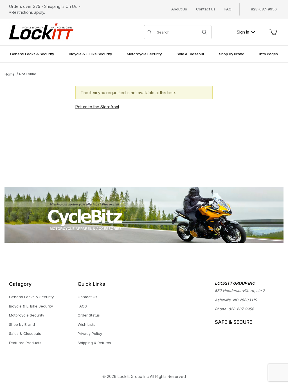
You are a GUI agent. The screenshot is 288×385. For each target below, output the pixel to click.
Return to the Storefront (97, 106)
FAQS (82, 306)
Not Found (27, 74)
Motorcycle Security (26, 315)
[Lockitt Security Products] (41, 31)
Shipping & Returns (94, 342)
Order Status (89, 315)
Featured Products (25, 342)
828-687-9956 (241, 309)
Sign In (243, 32)
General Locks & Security (31, 297)
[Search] (204, 32)
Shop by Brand (22, 324)
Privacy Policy (90, 333)
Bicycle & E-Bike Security (31, 306)
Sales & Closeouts (25, 333)
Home (9, 74)
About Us (179, 9)
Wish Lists (86, 324)
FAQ (227, 9)
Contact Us (205, 9)
